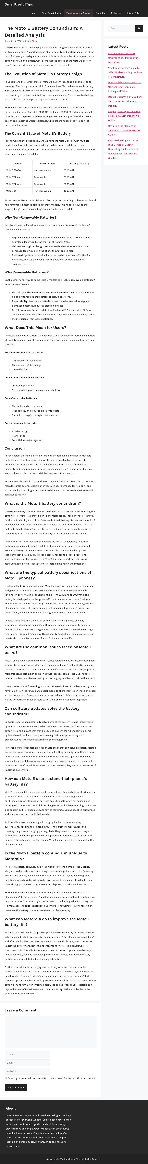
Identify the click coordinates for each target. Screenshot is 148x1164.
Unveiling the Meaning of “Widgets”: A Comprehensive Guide (124, 130)
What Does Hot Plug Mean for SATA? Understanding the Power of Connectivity (125, 72)
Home (34, 13)
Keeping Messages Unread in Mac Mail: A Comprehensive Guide (124, 116)
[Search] (139, 28)
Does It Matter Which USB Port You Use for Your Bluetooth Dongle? (124, 101)
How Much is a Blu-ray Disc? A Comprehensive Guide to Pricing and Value (124, 87)
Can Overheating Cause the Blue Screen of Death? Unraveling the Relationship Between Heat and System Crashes (123, 149)
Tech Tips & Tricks (51, 13)
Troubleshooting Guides (78, 13)
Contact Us (116, 13)
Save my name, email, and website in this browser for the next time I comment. (52, 1078)
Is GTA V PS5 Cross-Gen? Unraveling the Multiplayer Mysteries (123, 58)
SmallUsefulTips (19, 4)
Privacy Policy (133, 13)
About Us (100, 13)
